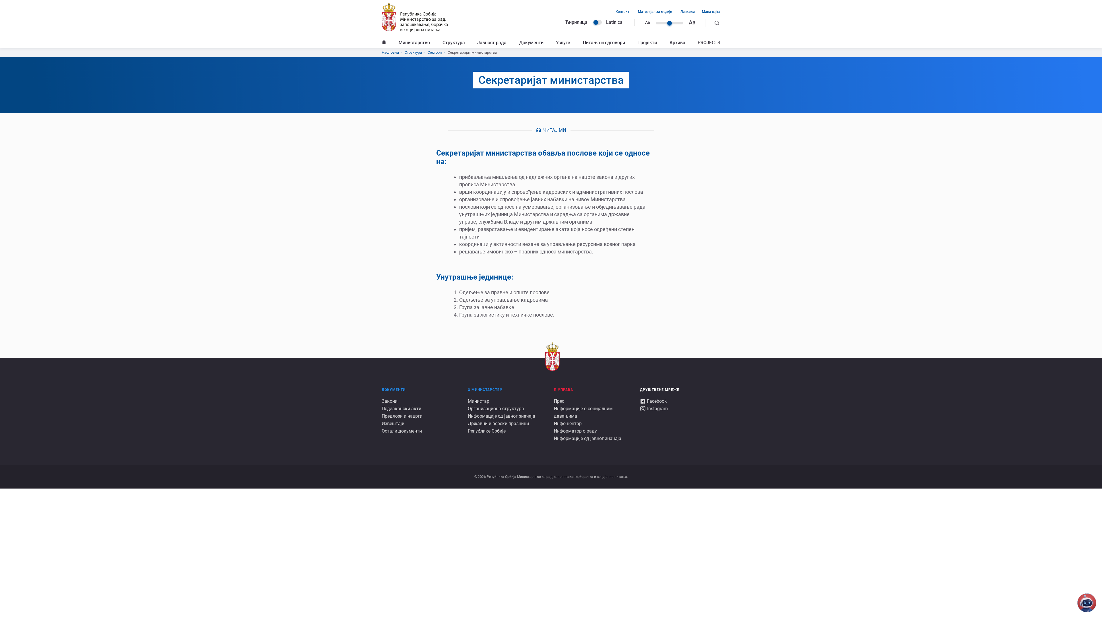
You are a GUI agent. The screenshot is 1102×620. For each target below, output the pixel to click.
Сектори (435, 52)
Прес (559, 401)
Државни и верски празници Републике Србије (498, 427)
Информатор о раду (575, 431)
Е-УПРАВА (563, 390)
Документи (531, 42)
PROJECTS (709, 42)
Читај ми (554, 130)
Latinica (614, 22)
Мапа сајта (711, 12)
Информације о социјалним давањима (583, 412)
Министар (478, 401)
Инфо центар (568, 423)
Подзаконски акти (401, 408)
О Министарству (485, 390)
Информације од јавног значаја (501, 416)
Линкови (687, 12)
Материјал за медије (655, 12)
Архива (677, 42)
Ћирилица (576, 22)
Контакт (622, 12)
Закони (389, 401)
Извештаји (393, 423)
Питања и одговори (604, 42)
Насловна (384, 42)
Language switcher (597, 22)
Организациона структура (496, 408)
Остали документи (402, 431)
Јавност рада (492, 42)
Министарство (414, 42)
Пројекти (647, 42)
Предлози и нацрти (402, 416)
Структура (454, 42)
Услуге (563, 42)
